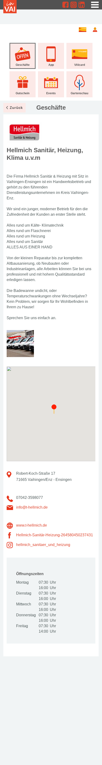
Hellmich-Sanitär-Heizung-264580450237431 (54, 535)
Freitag (22, 626)
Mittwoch (23, 604)
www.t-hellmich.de (31, 525)
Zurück (16, 108)
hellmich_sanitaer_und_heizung (43, 545)
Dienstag (23, 593)
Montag (22, 582)
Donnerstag (25, 615)
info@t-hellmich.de (32, 507)
